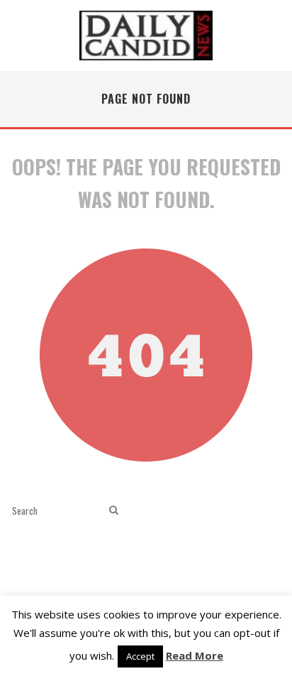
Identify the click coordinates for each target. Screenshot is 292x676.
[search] (114, 510)
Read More (194, 655)
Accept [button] (140, 656)
